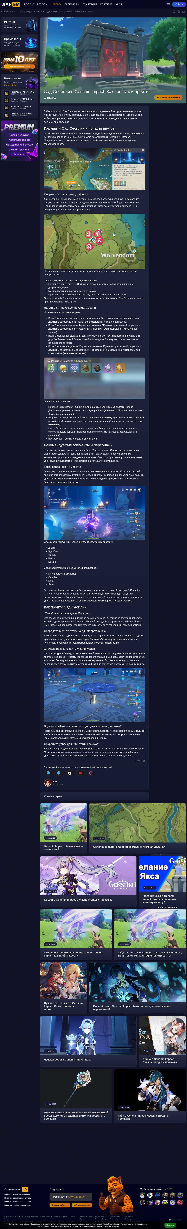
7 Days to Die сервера (131, 1221)
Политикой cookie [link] (111, 1226)
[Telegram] (58, 773)
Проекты (42, 4)
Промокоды (72, 4)
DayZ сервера (130, 1219)
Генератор (106, 4)
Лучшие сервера (100, 1216)
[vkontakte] (48, 773)
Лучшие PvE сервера (101, 1221)
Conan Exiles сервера (116, 1221)
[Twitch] (91, 773)
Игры (119, 4)
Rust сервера (114, 1219)
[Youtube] (80, 773)
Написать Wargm (59, 1205)
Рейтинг (29, 4)
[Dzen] (69, 773)
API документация (82, 1205)
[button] (168, 4)
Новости (56, 4)
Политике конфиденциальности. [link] (134, 1224)
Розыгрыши (90, 4)
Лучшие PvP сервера (101, 1219)
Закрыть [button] (170, 1225)
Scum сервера (115, 1216)
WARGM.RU (25, 1216)
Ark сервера (129, 1216)
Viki (55, 781)
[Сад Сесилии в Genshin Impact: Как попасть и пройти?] (94, 169)
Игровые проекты (86, 1219)
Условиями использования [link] (91, 1226)
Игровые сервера (86, 1216)
